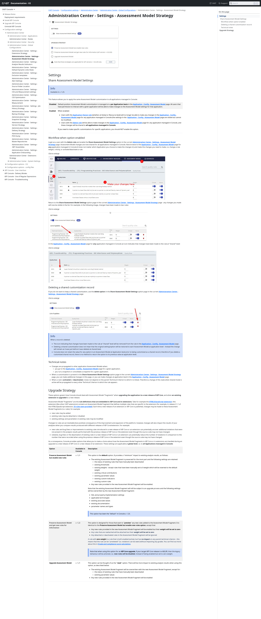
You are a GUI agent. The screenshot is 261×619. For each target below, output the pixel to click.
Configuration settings (70, 10)
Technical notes (227, 27)
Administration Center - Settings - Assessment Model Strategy (133, 202)
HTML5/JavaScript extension (160, 402)
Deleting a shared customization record (236, 24)
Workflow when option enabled (233, 22)
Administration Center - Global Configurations (118, 10)
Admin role (77, 123)
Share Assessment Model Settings (233, 19)
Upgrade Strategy (226, 30)
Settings (222, 16)
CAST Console (53, 10)
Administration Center (89, 10)
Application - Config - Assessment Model (149, 104)
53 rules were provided (83, 406)
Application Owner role (82, 115)
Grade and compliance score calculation (114, 544)
